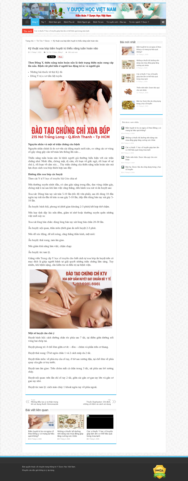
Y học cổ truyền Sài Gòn (56, 178)
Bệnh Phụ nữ (69, 22)
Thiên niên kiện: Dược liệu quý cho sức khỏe (51, 31)
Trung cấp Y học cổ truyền (55, 258)
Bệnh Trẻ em (98, 22)
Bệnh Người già (83, 22)
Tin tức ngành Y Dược (138, 22)
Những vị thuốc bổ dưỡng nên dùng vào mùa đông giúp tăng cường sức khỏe (70, 433)
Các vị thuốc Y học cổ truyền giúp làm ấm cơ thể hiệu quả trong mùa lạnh (100, 433)
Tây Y (43, 22)
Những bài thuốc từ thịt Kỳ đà (46, 72)
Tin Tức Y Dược (43, 41)
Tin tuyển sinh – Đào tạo (116, 22)
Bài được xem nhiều (130, 122)
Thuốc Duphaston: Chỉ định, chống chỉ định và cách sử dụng (97, 402)
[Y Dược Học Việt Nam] (94, 11)
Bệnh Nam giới (55, 22)
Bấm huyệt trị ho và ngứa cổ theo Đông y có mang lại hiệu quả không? (41, 433)
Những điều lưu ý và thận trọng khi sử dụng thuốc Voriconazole (44, 402)
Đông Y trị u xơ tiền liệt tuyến (46, 76)
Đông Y (35, 22)
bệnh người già (70, 157)
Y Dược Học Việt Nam (66, 467)
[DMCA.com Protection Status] (159, 472)
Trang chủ (27, 22)
